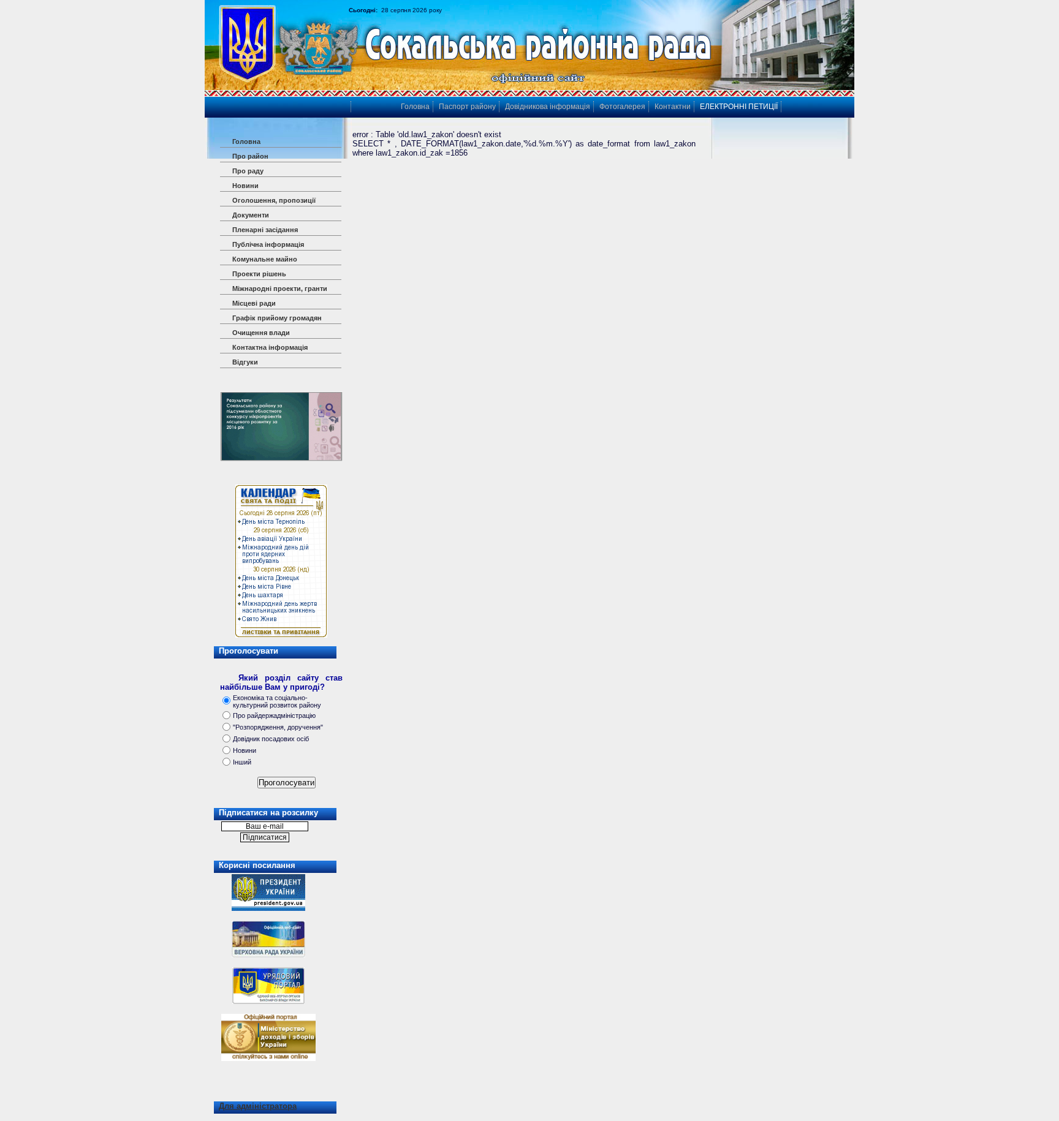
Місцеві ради (254, 303)
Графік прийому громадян (277, 318)
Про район (250, 156)
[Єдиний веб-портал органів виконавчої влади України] (268, 1001)
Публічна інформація (268, 244)
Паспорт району (467, 106)
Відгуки (245, 362)
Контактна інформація (270, 347)
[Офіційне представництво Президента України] (268, 908)
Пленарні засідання (265, 229)
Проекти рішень (259, 273)
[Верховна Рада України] (268, 955)
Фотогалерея (622, 106)
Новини (245, 185)
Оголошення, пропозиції (274, 200)
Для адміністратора (258, 1106)
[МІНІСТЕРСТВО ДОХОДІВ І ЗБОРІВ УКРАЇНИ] (268, 1034)
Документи (250, 215)
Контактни (673, 106)
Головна (246, 141)
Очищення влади (261, 332)
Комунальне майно (264, 259)
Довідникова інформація (547, 106)
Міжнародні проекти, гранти (279, 288)
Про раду (248, 171)
